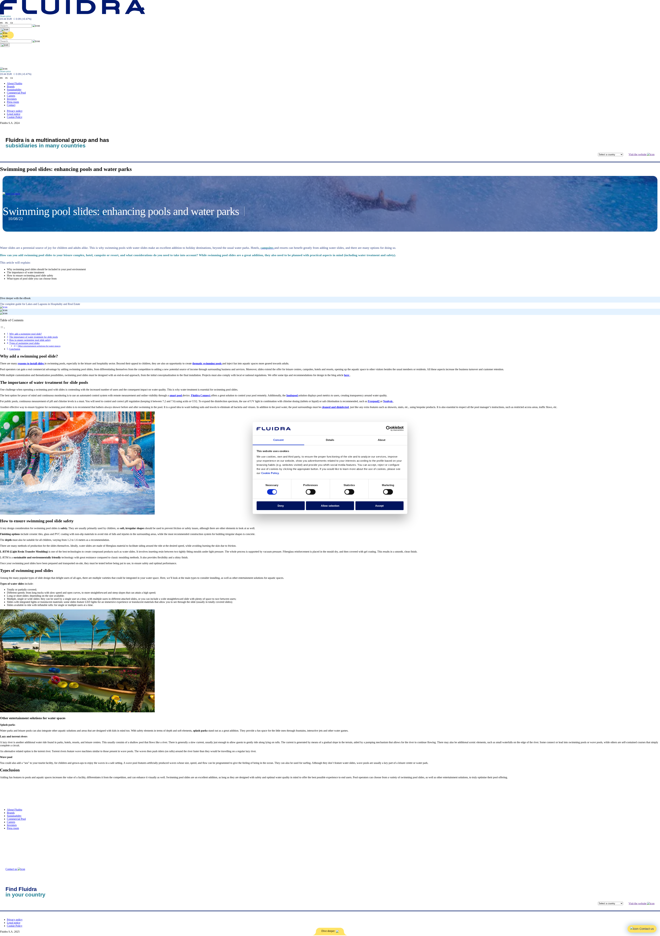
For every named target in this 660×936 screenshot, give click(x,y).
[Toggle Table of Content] (2, 327)
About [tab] (381, 439)
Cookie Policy (14, 117)
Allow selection (330, 505)
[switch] (311, 492)
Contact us (12, 869)
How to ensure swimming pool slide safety (30, 340)
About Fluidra (14, 83)
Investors (12, 98)
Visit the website (638, 154)
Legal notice (13, 114)
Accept (379, 505)
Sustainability (14, 89)
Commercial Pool (16, 92)
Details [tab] (330, 439)
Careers (11, 95)
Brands (11, 86)
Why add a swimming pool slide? (25, 333)
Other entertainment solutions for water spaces (39, 346)
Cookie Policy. (270, 473)
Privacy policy (15, 110)
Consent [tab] (278, 439)
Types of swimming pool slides (24, 343)
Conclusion (14, 349)
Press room (13, 102)
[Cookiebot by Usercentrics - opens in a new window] (388, 428)
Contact (11, 105)
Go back (15, 193)
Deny (281, 505)
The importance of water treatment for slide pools (33, 337)
